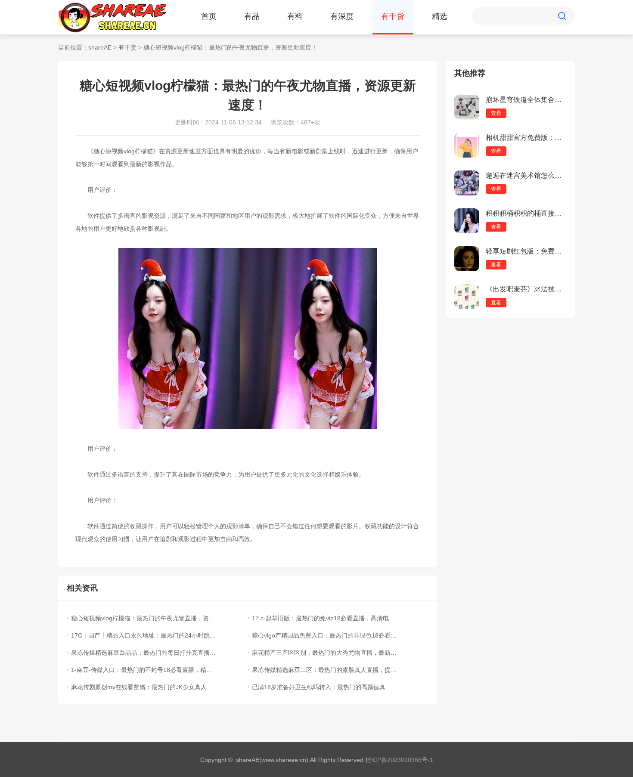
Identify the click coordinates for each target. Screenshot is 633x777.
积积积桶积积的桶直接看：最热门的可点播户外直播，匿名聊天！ (526, 213)
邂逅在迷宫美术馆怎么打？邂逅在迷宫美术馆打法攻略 (526, 175)
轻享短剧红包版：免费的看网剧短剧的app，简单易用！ (526, 251)
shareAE (100, 47)
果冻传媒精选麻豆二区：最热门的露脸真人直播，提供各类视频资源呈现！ (324, 669)
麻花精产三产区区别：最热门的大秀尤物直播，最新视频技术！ (324, 652)
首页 (209, 16)
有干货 (392, 16)
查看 (496, 113)
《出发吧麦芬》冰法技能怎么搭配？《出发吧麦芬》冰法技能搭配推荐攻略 (526, 289)
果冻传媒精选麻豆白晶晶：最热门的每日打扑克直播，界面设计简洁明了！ (143, 652)
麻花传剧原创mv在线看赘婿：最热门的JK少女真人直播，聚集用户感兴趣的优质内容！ (143, 687)
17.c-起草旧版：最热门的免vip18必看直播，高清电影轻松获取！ (324, 618)
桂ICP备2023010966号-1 (399, 759)
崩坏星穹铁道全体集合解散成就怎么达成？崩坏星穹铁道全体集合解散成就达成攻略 (526, 99)
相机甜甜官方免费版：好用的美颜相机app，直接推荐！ (526, 137)
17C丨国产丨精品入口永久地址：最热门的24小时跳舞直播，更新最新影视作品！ (143, 635)
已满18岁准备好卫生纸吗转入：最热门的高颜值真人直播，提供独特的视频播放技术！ (324, 687)
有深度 (342, 16)
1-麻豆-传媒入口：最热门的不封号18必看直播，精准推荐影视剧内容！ (143, 669)
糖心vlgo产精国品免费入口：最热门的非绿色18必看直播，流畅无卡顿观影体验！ (324, 635)
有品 (252, 16)
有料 (295, 16)
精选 (439, 16)
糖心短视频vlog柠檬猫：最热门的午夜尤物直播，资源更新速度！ (143, 618)
